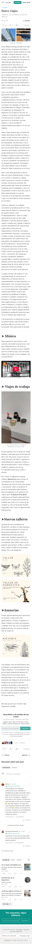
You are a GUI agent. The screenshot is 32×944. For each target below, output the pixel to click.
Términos (26, 929)
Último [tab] (13, 860)
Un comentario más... (7, 851)
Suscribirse (17, 2)
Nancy (7, 784)
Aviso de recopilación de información (19, 734)
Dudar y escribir (6, 882)
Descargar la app (25, 936)
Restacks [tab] (14, 767)
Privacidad (19, 929)
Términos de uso (19, 732)
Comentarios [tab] (6, 767)
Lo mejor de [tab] (5, 860)
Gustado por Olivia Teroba (13, 786)
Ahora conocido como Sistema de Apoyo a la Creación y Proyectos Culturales (11, 894)
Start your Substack (10, 936)
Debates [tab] (19, 860)
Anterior (6, 755)
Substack (7, 940)
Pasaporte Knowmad (11, 831)
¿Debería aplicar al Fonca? (11, 891)
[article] (16, 869)
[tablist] (9, 767)
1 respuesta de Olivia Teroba (15, 825)
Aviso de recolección (16, 931)
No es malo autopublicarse (11, 865)
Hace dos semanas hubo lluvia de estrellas (11, 868)
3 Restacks (22, 743)
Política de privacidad (16, 736)
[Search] (29, 860)
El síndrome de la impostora (7, 879)
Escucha (27, 20)
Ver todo (6, 904)
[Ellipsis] (29, 784)
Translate (5, 7)
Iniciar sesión (26, 2)
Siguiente (25, 755)
